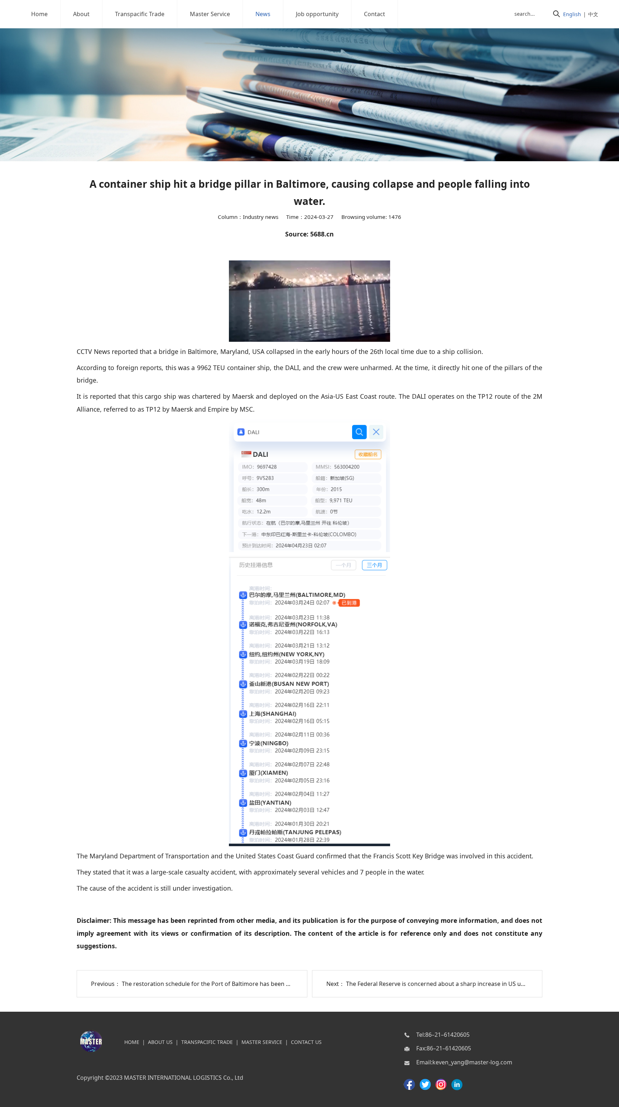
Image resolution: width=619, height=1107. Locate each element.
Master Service (210, 14)
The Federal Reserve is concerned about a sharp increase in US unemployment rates (460, 984)
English (572, 14)
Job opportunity (317, 14)
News (262, 14)
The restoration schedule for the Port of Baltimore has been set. (209, 984)
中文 (593, 14)
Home (39, 14)
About (81, 14)
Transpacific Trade (139, 14)
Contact (374, 14)
